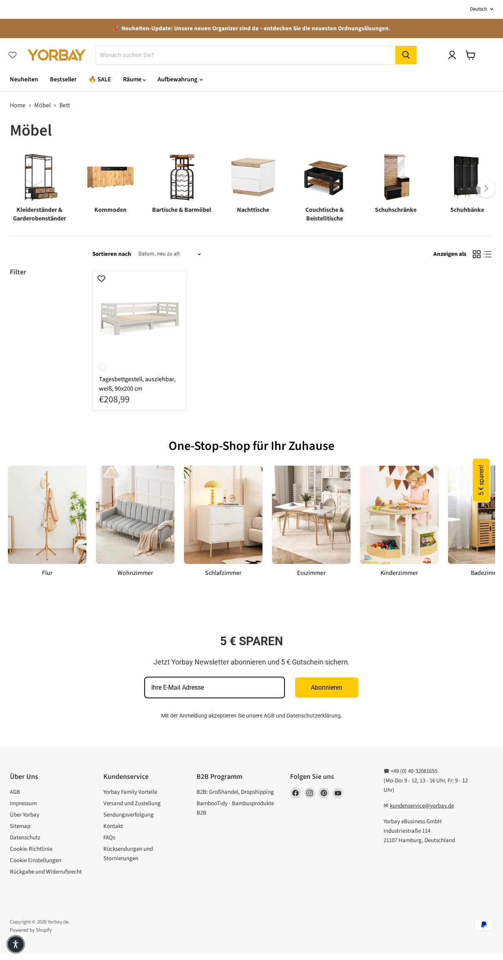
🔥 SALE (99, 79)
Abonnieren (326, 687)
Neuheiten (24, 79)
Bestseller (63, 79)
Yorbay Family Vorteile (130, 792)
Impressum (23, 803)
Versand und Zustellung (132, 803)
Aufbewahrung (178, 79)
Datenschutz (25, 837)
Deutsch (478, 9)
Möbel (42, 105)
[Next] (485, 188)
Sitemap (20, 826)
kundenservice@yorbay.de (422, 806)
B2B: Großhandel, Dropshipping (235, 792)
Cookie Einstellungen (35, 860)
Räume (133, 79)
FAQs (109, 837)
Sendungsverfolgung (128, 815)
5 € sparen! (481, 480)
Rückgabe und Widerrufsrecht (46, 872)
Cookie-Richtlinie (31, 849)
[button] (15, 944)
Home (18, 105)
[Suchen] (406, 55)
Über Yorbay (24, 815)
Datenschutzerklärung (313, 715)
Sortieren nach (111, 254)
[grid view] (476, 254)
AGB (269, 715)
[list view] (487, 254)
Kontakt (113, 826)
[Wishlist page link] (13, 55)
